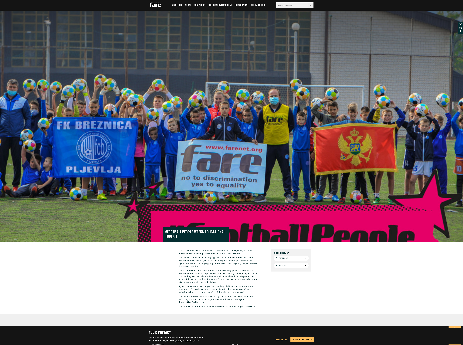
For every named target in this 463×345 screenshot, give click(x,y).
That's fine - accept (303, 339)
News (188, 5)
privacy (178, 340)
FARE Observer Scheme (220, 5)
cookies (188, 340)
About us (176, 5)
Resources (241, 5)
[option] (231, 126)
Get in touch (258, 5)
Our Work (199, 5)
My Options (283, 339)
